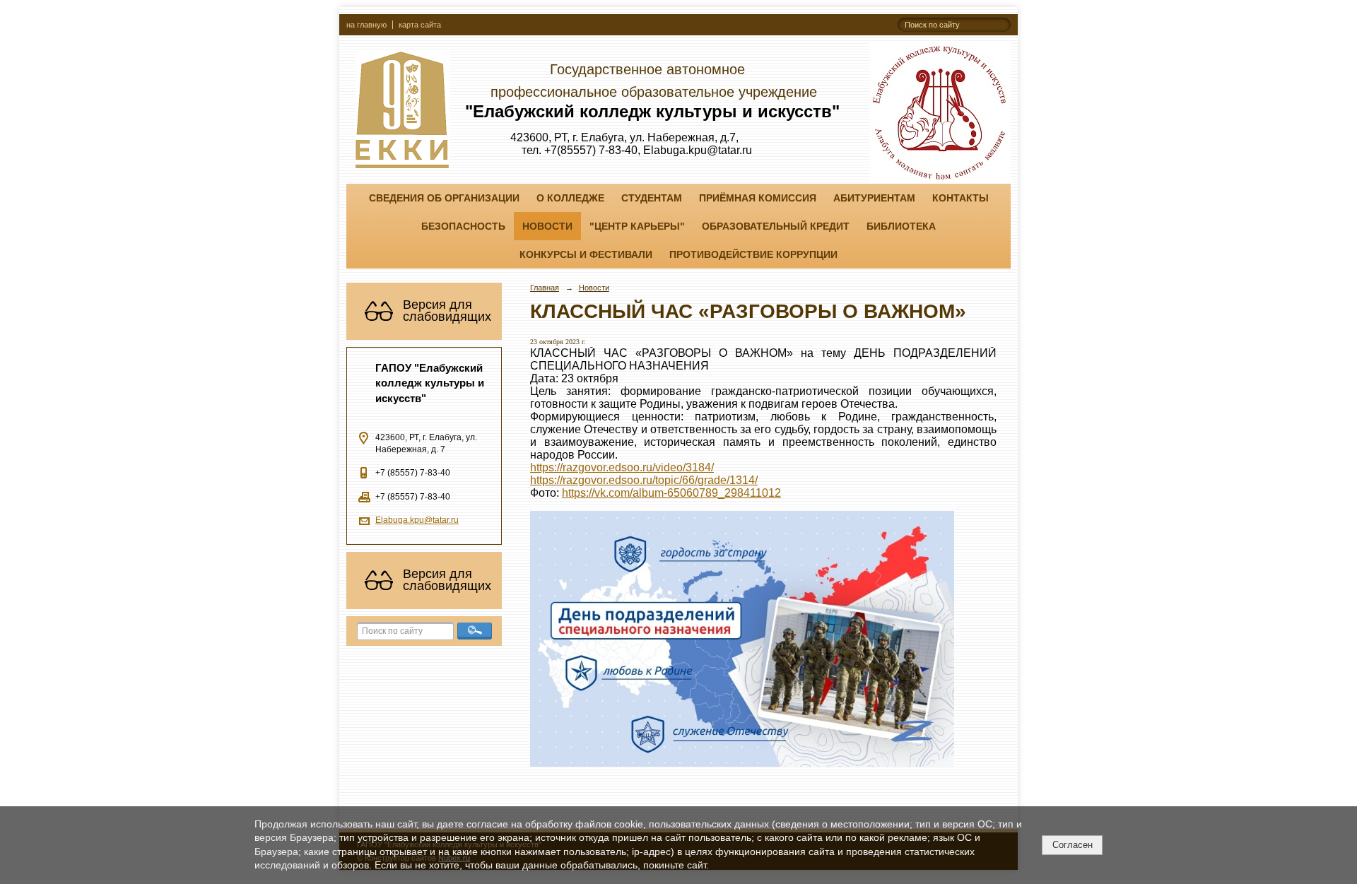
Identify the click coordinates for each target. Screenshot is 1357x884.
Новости (547, 226)
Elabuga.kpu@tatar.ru (417, 520)
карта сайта (420, 24)
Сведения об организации (444, 198)
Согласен (1072, 844)
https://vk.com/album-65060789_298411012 (671, 493)
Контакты (960, 198)
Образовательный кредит (776, 226)
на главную (366, 24)
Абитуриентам (874, 198)
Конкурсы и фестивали (585, 254)
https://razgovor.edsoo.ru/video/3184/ (622, 467)
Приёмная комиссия (757, 198)
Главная (544, 287)
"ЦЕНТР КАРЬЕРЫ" (637, 226)
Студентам (651, 198)
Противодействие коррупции (753, 254)
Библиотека (901, 226)
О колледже (570, 198)
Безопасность (463, 226)
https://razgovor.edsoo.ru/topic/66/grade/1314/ (644, 480)
